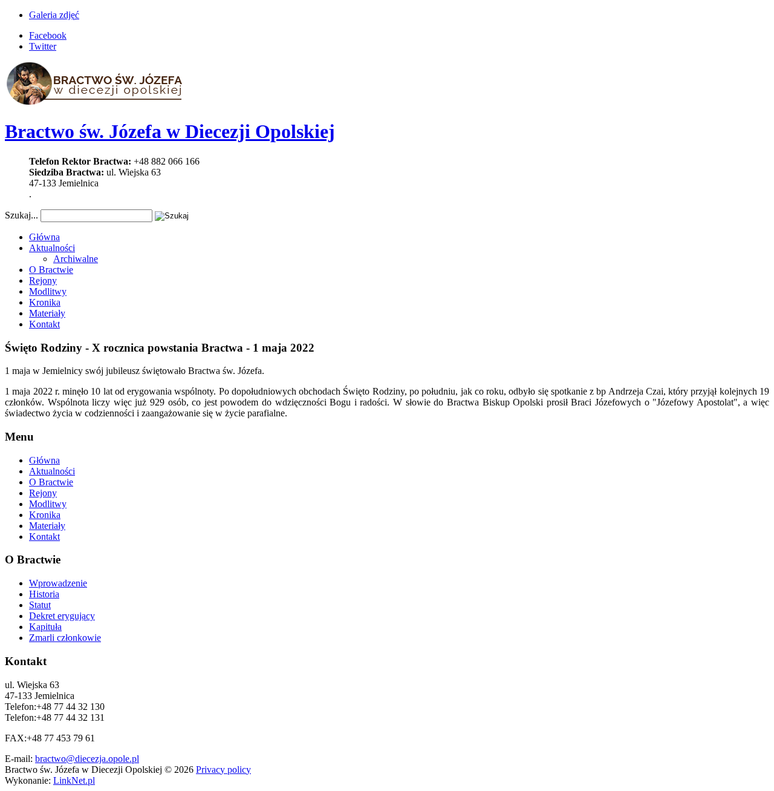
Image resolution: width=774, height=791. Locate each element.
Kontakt (44, 324)
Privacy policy (223, 769)
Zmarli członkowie (65, 637)
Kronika (44, 302)
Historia (44, 594)
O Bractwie (51, 269)
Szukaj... (21, 215)
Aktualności (52, 248)
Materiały (47, 313)
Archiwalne (75, 259)
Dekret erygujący (62, 616)
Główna (44, 237)
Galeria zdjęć (54, 15)
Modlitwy (48, 291)
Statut (40, 605)
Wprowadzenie (58, 583)
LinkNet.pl (74, 780)
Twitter (42, 46)
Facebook (48, 35)
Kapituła (45, 627)
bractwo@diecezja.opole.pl (87, 758)
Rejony (43, 280)
